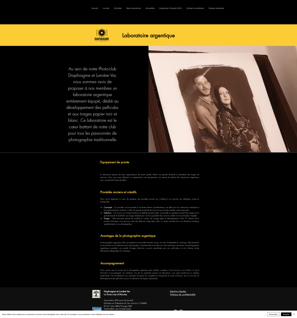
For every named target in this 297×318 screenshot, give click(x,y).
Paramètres (273, 314)
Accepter (286, 314)
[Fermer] (294, 314)
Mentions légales (178, 291)
